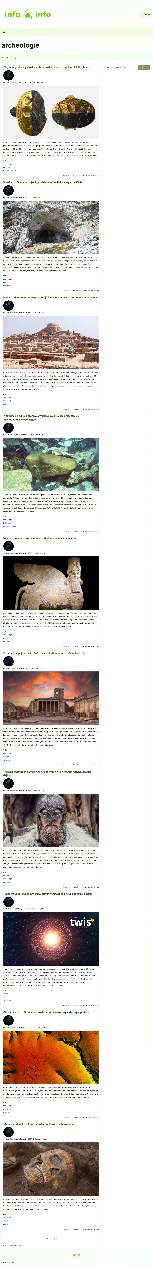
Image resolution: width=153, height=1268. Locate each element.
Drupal (13, 1262)
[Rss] (74, 1255)
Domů (4, 58)
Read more (66, 175)
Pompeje (6, 756)
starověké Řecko (9, 170)
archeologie (7, 164)
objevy (5, 1221)
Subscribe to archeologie (12, 1245)
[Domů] (28, 15)
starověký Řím (8, 760)
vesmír (5, 994)
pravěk (5, 282)
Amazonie (7, 1109)
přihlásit (96, 175)
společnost (7, 882)
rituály (5, 1224)
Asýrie (5, 638)
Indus (5, 404)
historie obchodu (9, 526)
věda (5, 997)
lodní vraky (7, 523)
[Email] (79, 1255)
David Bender (10, 82)
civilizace (6, 1112)
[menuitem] (5, 32)
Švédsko (6, 285)
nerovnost (7, 401)
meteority (6, 167)
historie (6, 641)
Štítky (5, 160)
